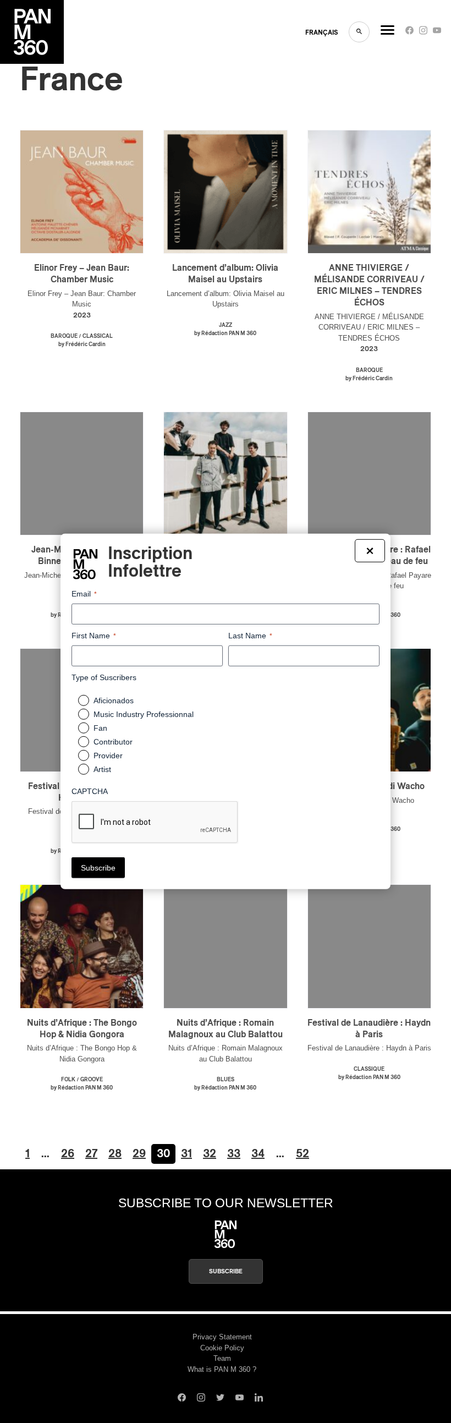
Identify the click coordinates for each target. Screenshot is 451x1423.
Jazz (225, 325)
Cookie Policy (222, 1348)
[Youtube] (437, 32)
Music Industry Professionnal (144, 714)
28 (115, 1153)
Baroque (64, 336)
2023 (82, 315)
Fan (100, 728)
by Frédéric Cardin (82, 344)
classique (369, 1069)
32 (209, 1153)
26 (67, 1153)
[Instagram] (423, 32)
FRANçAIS (321, 32)
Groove (91, 1079)
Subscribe (226, 1271)
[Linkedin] (259, 1398)
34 (258, 1153)
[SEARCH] (359, 31)
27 (91, 1153)
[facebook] (409, 32)
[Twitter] (220, 1398)
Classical (97, 336)
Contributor (113, 741)
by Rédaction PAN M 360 (225, 333)
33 (233, 1153)
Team (222, 1358)
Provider (108, 755)
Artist (102, 769)
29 (139, 1153)
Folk (68, 1079)
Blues (225, 1079)
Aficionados (114, 700)
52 (302, 1153)
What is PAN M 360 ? (222, 1369)
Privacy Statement (222, 1337)
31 (186, 1153)
